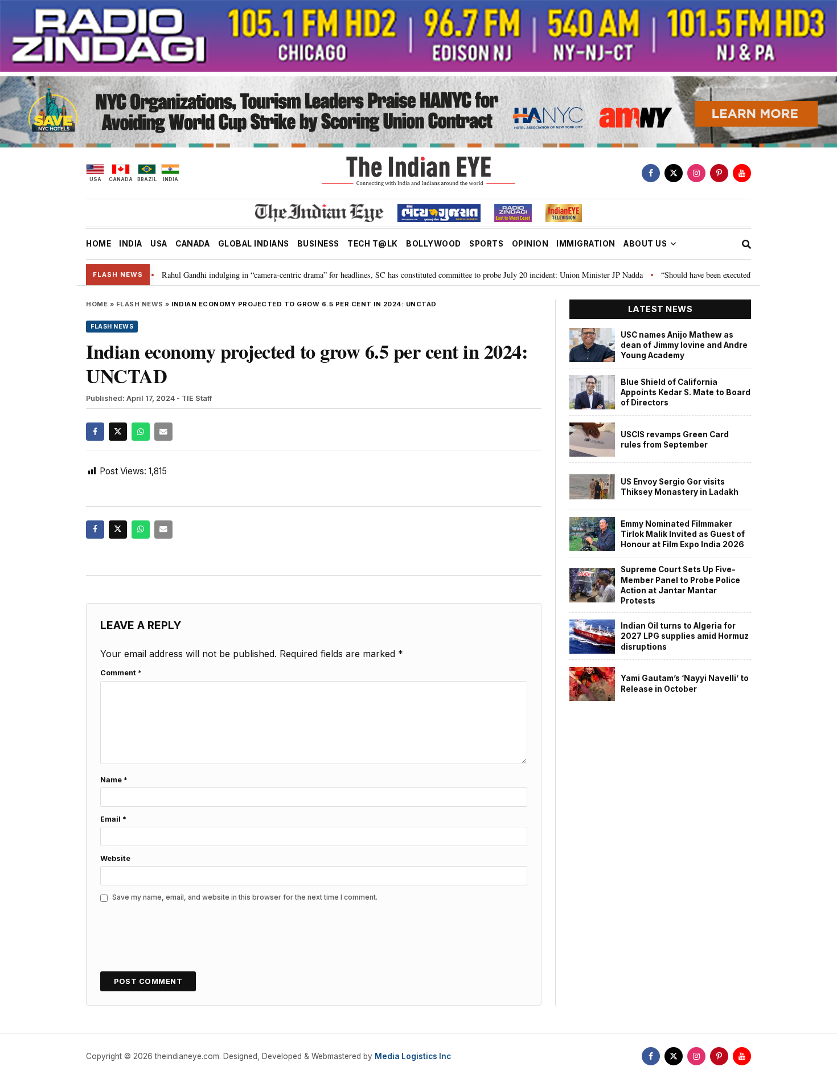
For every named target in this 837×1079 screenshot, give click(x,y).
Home (97, 304)
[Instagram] (696, 173)
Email (113, 819)
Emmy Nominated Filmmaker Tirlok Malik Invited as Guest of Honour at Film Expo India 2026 (683, 534)
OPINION (530, 243)
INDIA (130, 243)
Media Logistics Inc (413, 1056)
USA (158, 243)
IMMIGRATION (586, 243)
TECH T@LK (372, 243)
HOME (98, 243)
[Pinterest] (719, 173)
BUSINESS (318, 243)
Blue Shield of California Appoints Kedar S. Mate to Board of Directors (685, 393)
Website (115, 858)
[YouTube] (742, 173)
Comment (121, 672)
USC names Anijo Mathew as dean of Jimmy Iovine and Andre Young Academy (684, 345)
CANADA (192, 243)
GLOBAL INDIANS (253, 243)
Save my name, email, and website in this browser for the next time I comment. (245, 897)
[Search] (746, 244)
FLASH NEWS (139, 304)
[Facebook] (651, 173)
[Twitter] (673, 173)
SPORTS (486, 243)
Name (114, 780)
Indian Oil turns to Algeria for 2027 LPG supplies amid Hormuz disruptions (685, 636)
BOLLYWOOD (433, 243)
